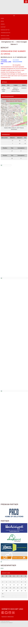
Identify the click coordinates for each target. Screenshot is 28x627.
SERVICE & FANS (5, 35)
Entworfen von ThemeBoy (7, 622)
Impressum (4, 616)
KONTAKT (3, 27)
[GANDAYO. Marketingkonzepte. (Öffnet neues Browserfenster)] (1, 568)
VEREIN (3, 24)
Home (2, 18)
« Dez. (3, 596)
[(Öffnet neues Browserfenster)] (2, 613)
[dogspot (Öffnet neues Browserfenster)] (14, 542)
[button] (14, 113)
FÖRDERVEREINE (5, 38)
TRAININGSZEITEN (5, 32)
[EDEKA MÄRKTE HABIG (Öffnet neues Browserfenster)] (1, 561)
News (2, 21)
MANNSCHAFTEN (5, 29)
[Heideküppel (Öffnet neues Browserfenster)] (14, 532)
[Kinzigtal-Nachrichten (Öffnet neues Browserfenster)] (2, 568)
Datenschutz (11, 616)
